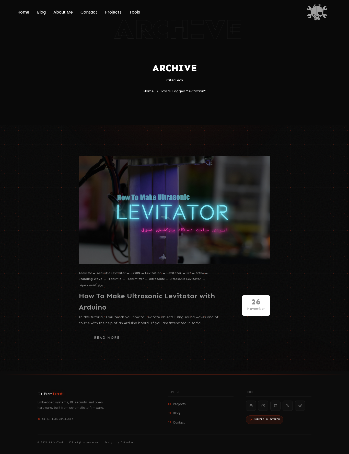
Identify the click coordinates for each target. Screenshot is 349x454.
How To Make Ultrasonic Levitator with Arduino (147, 302)
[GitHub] (275, 406)
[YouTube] (263, 406)
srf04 (200, 273)
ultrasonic (157, 279)
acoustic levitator (111, 273)
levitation (153, 273)
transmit (114, 279)
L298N (135, 273)
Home (23, 12)
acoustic (85, 273)
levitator (174, 273)
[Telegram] (300, 406)
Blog (41, 12)
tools (134, 12)
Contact (88, 12)
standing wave (90, 279)
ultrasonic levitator (185, 279)
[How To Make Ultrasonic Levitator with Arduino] (174, 210)
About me (63, 12)
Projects (113, 12)
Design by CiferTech (119, 442)
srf (189, 273)
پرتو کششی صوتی (91, 285)
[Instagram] (251, 406)
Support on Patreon (267, 419)
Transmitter (135, 279)
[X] (288, 406)
